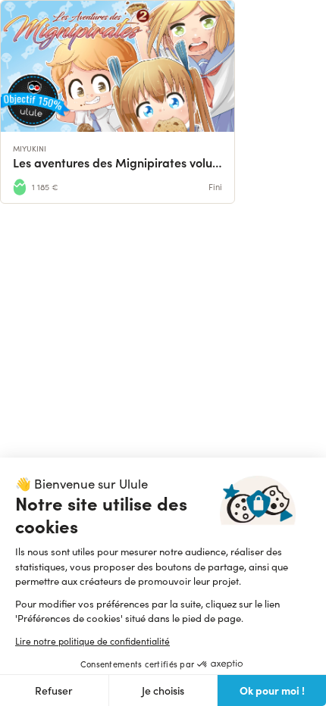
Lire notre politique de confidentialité (92, 641)
